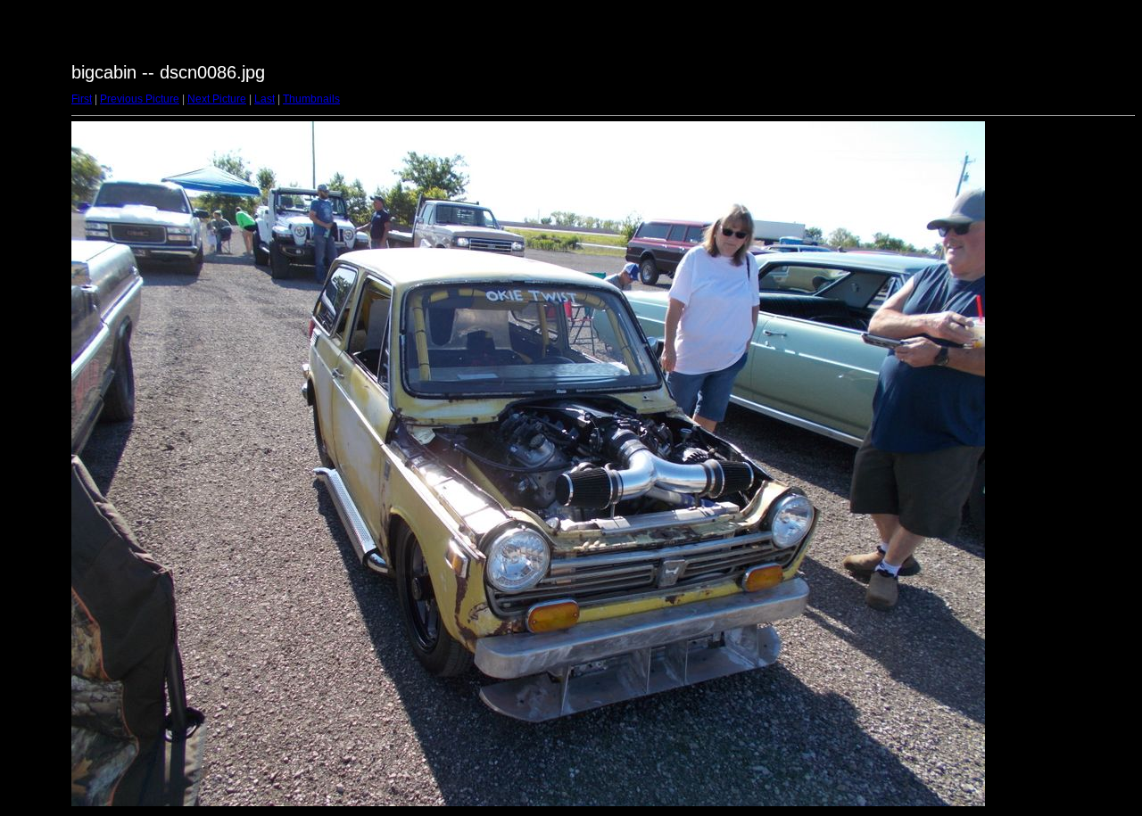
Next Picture (216, 99)
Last (264, 99)
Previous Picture (139, 99)
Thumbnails (311, 99)
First (81, 99)
